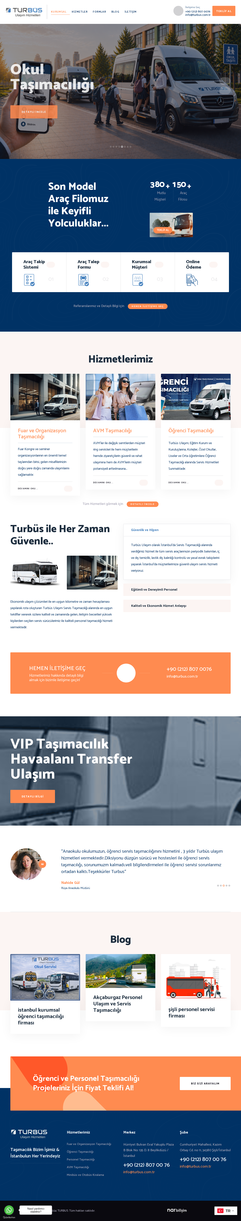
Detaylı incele (34, 128)
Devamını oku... (28, 488)
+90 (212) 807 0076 (197, 11)
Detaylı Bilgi (33, 797)
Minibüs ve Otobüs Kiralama (85, 1175)
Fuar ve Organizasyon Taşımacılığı (89, 1144)
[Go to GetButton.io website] (9, 1217)
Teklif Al (224, 11)
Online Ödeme (193, 264)
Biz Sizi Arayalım (205, 1084)
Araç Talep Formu (88, 264)
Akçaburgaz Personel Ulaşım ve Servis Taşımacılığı (117, 1004)
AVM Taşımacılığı (78, 1167)
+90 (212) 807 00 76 (146, 1165)
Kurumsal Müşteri (141, 264)
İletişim (131, 12)
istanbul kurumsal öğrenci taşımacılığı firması (41, 1016)
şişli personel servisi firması (192, 1012)
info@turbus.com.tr (197, 14)
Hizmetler (80, 12)
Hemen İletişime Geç (148, 306)
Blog (115, 12)
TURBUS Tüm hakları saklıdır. (76, 1210)
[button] (111, 147)
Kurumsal (58, 12)
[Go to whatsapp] (9, 1210)
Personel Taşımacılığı (81, 1159)
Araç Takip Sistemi (34, 264)
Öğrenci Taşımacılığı (80, 1151)
